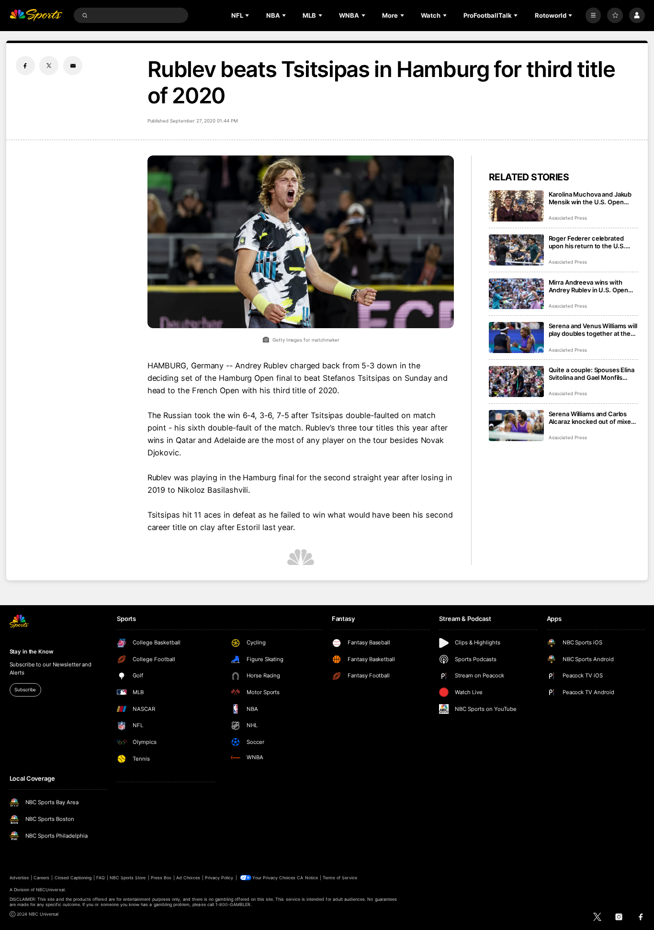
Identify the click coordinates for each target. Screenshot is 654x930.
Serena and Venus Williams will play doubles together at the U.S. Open (593, 329)
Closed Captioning (73, 877)
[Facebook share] (25, 65)
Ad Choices (188, 877)
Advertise (19, 877)
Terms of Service (340, 877)
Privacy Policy (219, 877)
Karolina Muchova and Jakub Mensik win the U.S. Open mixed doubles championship (591, 198)
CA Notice (307, 877)
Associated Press (568, 218)
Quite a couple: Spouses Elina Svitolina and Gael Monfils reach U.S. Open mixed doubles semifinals (591, 373)
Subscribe (25, 689)
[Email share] (72, 65)
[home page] (36, 15)
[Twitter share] (48, 65)
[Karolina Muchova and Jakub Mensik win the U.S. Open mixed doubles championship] (516, 205)
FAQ (100, 877)
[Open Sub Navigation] (248, 15)
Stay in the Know (32, 651)
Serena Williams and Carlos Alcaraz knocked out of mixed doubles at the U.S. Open (592, 417)
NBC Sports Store (128, 877)
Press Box (161, 877)
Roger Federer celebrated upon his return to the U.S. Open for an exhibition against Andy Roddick (592, 242)
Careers (41, 877)
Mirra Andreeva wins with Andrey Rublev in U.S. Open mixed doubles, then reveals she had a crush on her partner (593, 286)
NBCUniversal (50, 889)
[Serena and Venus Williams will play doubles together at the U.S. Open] (516, 337)
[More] (593, 15)
